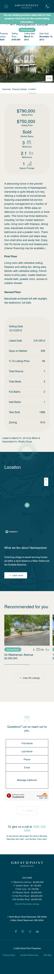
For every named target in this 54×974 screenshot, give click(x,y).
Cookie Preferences (29, 955)
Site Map (47, 955)
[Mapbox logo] (11, 531)
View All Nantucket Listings (27, 903)
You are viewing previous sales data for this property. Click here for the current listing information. (27, 18)
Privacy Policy (9, 955)
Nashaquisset (27, 29)
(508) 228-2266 (35, 828)
